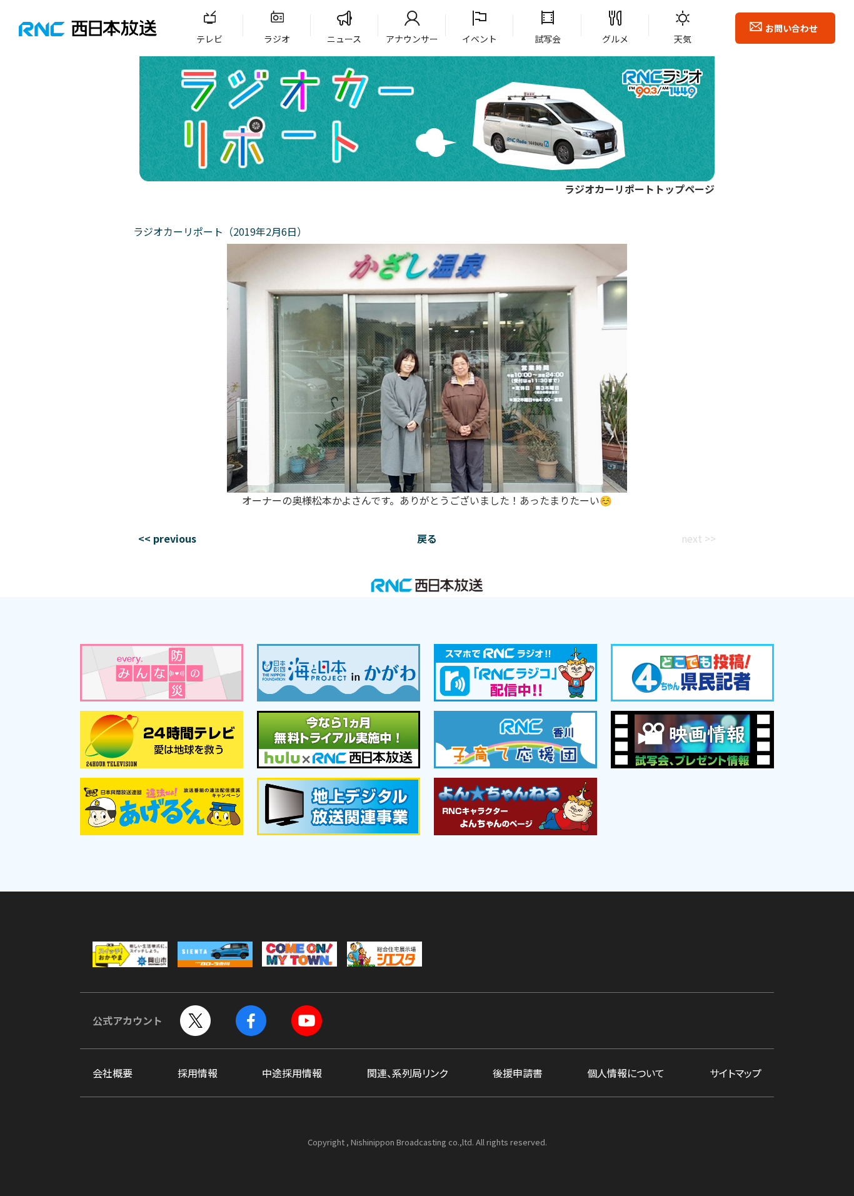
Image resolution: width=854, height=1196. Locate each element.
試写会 (548, 39)
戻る (427, 538)
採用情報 (198, 1072)
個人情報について (626, 1072)
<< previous (167, 538)
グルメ (615, 39)
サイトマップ (735, 1072)
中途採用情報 (292, 1072)
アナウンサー (412, 39)
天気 (682, 39)
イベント (479, 39)
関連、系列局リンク (407, 1072)
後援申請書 (518, 1072)
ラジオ (277, 39)
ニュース (344, 39)
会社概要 (113, 1072)
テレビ (209, 39)
